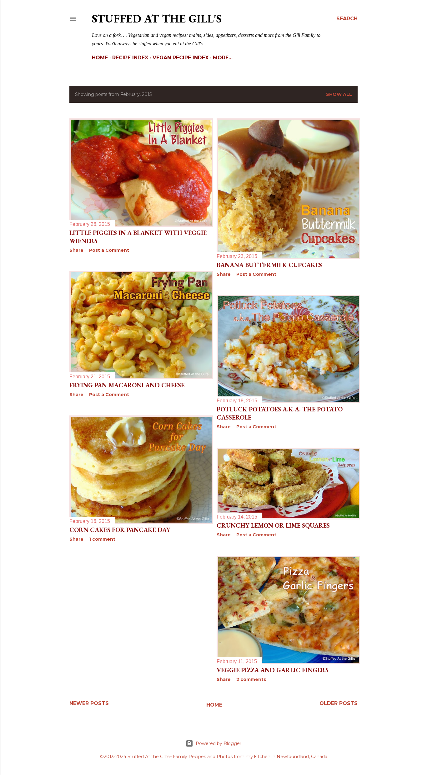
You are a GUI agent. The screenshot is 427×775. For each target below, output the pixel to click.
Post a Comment (109, 250)
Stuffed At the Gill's (157, 18)
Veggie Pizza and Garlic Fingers (273, 670)
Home (100, 58)
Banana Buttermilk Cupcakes (269, 265)
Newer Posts (89, 703)
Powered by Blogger (218, 743)
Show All (339, 94)
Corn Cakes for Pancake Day (119, 530)
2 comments (251, 679)
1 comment (102, 539)
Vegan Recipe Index (180, 58)
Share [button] (76, 250)
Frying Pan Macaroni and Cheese (126, 385)
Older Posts (338, 703)
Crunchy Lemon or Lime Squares (273, 525)
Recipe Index (130, 58)
